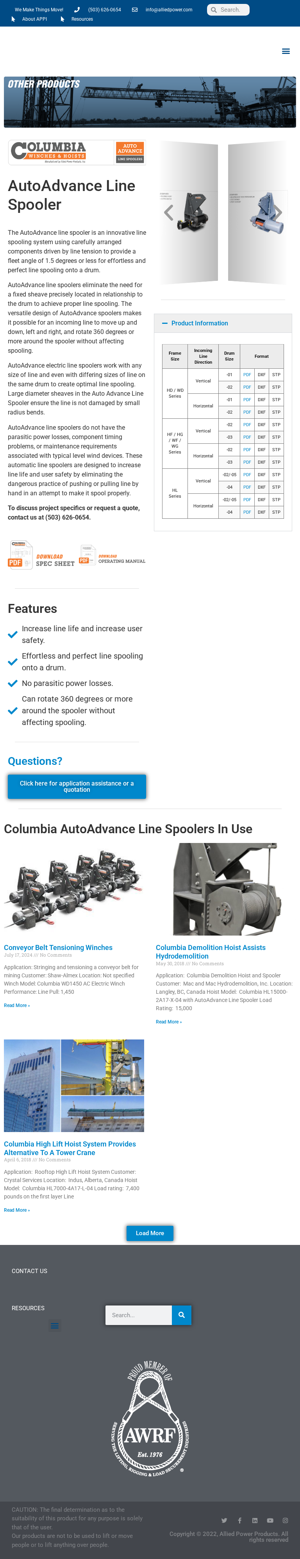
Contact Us (29, 1271)
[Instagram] (285, 1520)
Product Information (199, 323)
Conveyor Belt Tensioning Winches (58, 947)
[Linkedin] (255, 1520)
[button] (285, 50)
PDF (247, 374)
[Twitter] (224, 1520)
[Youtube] (270, 1520)
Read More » (17, 1005)
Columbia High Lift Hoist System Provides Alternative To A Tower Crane (70, 1148)
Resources (28, 1308)
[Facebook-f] (240, 1520)
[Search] (181, 1315)
